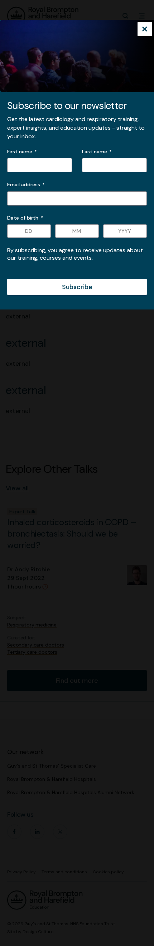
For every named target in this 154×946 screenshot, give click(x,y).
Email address (26, 184)
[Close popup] (145, 30)
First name (19, 151)
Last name (94, 151)
